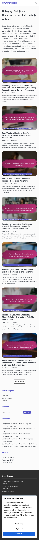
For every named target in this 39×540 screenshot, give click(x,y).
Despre (4, 401)
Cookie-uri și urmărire (10, 486)
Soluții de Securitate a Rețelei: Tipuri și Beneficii (19, 446)
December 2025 (8, 457)
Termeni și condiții (8, 491)
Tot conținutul (7, 398)
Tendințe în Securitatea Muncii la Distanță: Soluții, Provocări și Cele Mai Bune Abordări (18, 317)
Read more (19, 381)
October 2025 (7, 462)
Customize (19, 524)
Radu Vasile (5, 93)
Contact (5, 396)
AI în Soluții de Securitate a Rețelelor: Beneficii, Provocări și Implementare (17, 270)
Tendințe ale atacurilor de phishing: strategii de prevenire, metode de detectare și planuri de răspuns (17, 226)
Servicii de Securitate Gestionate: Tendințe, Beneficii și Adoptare (16, 180)
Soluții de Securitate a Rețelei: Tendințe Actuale (18, 81)
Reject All (19, 529)
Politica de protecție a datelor (12, 481)
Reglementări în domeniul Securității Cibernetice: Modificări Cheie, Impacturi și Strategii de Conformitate (19, 362)
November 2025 (8, 460)
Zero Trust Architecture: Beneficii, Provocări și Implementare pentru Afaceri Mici (16, 135)
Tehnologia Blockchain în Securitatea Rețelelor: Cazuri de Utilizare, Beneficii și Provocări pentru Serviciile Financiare (19, 87)
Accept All (19, 534)
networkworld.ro (9, 3)
